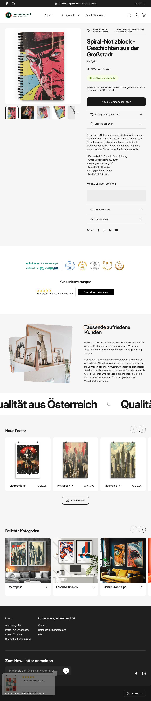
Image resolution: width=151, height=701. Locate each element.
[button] (59, 673)
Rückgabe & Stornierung (18, 639)
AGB (40, 634)
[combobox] (140, 3)
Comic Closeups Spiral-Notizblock (100, 30)
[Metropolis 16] (123, 460)
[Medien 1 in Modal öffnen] (43, 66)
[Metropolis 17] (75, 460)
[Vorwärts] (73, 70)
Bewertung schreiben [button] (96, 292)
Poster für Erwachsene (17, 629)
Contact (42, 625)
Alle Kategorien (13, 625)
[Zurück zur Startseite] (88, 30)
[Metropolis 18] (28, 460)
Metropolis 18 (17, 485)
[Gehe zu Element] (12, 112)
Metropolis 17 (65, 485)
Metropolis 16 (113, 485)
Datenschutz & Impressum (52, 629)
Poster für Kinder (14, 634)
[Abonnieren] (66, 671)
